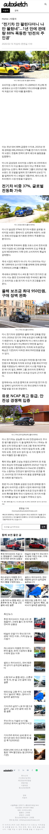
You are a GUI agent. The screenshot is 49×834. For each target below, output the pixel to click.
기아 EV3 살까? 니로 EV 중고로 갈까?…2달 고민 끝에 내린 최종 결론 (18, 709)
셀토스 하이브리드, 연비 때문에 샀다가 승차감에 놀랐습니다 (17, 665)
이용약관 (24, 785)
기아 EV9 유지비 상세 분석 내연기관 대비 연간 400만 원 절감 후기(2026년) (17, 738)
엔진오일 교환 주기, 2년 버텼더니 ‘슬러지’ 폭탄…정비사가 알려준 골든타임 (17, 694)
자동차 (5, 10)
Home (5, 18)
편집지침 (24, 783)
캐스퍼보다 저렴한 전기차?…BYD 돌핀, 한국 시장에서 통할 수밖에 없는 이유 (18, 651)
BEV (5, 502)
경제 (16, 10)
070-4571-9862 (28, 807)
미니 (14, 502)
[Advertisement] (24, 120)
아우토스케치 (10, 825)
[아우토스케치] (15, 4)
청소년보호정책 (24, 788)
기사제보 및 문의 (24, 778)
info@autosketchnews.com (29, 820)
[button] (45, 4)
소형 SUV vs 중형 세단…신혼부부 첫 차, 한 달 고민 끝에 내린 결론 (18, 680)
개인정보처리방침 (24, 780)
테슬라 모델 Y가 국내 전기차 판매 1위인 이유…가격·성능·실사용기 (18, 636)
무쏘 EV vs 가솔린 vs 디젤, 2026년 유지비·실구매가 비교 (18, 722)
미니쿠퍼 (27, 502)
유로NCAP (33, 502)
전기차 (39, 502)
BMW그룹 (9, 502)
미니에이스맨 (20, 502)
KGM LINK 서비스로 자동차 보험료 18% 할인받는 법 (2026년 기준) (18, 752)
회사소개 (24, 775)
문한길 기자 (24, 508)
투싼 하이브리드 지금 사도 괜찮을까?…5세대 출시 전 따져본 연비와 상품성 (18, 622)
